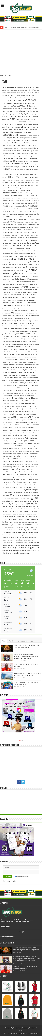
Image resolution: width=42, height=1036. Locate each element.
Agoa (22, 114)
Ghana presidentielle (14, 300)
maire (10, 364)
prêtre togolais (17, 453)
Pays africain (27, 430)
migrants (33, 377)
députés (7, 237)
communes (28, 198)
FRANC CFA (18, 287)
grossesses (5, 310)
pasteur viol (18, 427)
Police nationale (31, 438)
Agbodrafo (35, 111)
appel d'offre (30, 124)
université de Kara (24, 519)
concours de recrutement (26, 200)
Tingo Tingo (22, 501)
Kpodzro (12, 354)
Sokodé (35, 482)
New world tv (17, 398)
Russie (19, 469)
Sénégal (13, 495)
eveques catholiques (18, 264)
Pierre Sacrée (23, 435)
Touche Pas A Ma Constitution (19, 509)
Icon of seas (14, 318)
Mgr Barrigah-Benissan (16, 377)
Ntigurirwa (27, 403)
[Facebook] (19, 782)
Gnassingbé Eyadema (8, 302)
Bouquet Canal (26, 153)
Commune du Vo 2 (20, 198)
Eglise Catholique (29, 240)
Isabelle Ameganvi (21, 331)
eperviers (34, 256)
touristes (31, 509)
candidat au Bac (19, 169)
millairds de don (20, 380)
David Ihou (31, 224)
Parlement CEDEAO (14, 425)
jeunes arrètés (11, 339)
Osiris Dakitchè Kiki (21, 417)
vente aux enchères (24, 525)
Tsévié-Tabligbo (6, 516)
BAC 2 (21, 143)
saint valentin (27, 472)
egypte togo (23, 243)
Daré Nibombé (15, 224)
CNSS (19, 193)
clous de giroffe (18, 190)
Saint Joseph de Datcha (16, 472)
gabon (4, 297)
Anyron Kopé (23, 124)
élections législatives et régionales (20, 547)
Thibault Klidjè (26, 498)
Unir (10, 519)
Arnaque (10, 129)
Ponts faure (20, 441)
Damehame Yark (21, 222)
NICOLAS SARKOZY (12, 401)
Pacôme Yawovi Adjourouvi (19, 420)
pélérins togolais (14, 456)
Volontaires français (8, 535)
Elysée (16, 248)
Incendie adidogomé (27, 321)
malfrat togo (5, 367)
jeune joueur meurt (28, 336)
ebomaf (13, 237)
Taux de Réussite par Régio (29, 495)
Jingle (37, 339)
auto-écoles (10, 140)
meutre (4, 377)
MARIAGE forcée (21, 372)
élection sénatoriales (22, 550)
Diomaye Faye (34, 227)
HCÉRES (35, 313)
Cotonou (5, 211)
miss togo (16, 383)
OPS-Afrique (24, 411)
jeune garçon (10, 336)
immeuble (5, 321)
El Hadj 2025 (33, 246)
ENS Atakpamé (6, 253)
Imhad (31, 318)
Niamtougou (26, 398)
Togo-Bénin (5, 504)
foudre (13, 287)
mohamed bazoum (12, 385)
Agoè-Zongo (27, 114)
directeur (5, 230)
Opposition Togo (15, 411)
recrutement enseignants (17, 461)
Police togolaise (7, 441)
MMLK (31, 383)
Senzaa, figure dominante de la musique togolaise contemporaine (26, 949)
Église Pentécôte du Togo (26, 540)
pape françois (34, 422)
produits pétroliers (21, 448)
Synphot (4, 492)
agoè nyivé (34, 114)
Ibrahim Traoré (6, 318)
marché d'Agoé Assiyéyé (19, 370)
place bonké (30, 435)
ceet (18, 177)
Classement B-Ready (8, 190)
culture (4, 222)
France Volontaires (16, 289)
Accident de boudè (25, 93)
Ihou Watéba (25, 318)
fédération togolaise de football (23, 295)
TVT (21, 516)
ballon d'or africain (18, 145)
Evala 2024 (8, 264)
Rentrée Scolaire (21, 464)
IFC (21, 318)
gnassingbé (32, 300)
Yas (17, 537)
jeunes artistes (20, 339)
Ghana (4, 300)
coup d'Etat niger (13, 211)
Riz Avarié (14, 467)
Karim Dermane (15, 347)
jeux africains (28, 339)
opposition (5, 411)
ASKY (12, 132)
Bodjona (31, 150)
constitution (24, 206)
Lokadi (20, 359)
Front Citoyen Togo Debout (14, 292)
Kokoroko (25, 352)
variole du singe (7, 525)
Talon (19, 495)
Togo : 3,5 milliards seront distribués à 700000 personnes (21, 27)
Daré (9, 224)
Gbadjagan (16, 297)
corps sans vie (22, 209)
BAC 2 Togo (28, 143)
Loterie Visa (28, 359)
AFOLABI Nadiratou (26, 106)
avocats (16, 140)
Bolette (36, 150)
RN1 (19, 467)
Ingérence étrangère (16, 328)
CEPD (15, 180)
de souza (36, 224)
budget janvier (18, 158)
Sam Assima (34, 472)
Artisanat (15, 129)
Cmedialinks (17, 1028)
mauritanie (11, 375)
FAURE (26, 267)
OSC (14, 417)
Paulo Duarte (20, 430)
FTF (12, 295)
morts (4, 390)
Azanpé (29, 140)
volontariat (29, 535)
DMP (17, 229)
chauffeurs (30, 182)
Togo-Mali (11, 504)
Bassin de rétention (22, 148)
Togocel (23, 504)
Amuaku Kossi (15, 122)
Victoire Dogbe (6, 527)
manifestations (33, 367)
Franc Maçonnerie (27, 289)
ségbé (21, 492)
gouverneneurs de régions (10, 308)
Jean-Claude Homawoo (8, 334)
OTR (30, 416)
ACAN (25, 90)
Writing (11, 537)
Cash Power (25, 174)
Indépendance (6, 326)
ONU (28, 409)
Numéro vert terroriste (22, 406)
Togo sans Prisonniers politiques (12, 506)
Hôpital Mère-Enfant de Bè (32, 315)
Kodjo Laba (5, 352)
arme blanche (31, 127)
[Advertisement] (21, 51)
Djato (9, 230)
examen (26, 264)
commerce (26, 195)
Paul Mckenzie (12, 430)
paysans (33, 430)
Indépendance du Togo (17, 326)
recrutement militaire (31, 461)
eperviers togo (6, 262)
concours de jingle (13, 200)
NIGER (19, 401)
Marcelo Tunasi (6, 370)
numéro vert (11, 406)
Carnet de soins (30, 172)
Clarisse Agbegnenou (28, 188)
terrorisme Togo (17, 498)
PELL (37, 430)
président (5, 453)
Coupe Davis (21, 211)
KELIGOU (5, 349)
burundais (9, 161)
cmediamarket (27, 190)
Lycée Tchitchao (22, 362)
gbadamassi (9, 297)
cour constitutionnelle (28, 217)
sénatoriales (5, 495)
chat (25, 182)
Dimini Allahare (26, 227)
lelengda (8, 357)
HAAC (12, 313)
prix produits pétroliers (9, 448)
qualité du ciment (26, 456)
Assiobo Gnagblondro (32, 135)
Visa (10, 530)
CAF (30, 161)
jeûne (33, 339)
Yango (14, 537)
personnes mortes (17, 433)
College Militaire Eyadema (28, 193)
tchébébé (10, 498)
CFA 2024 (9, 182)
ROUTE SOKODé (12, 469)
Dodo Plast (23, 230)
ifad (19, 318)
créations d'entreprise (24, 219)
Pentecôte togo (6, 433)
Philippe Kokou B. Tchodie (30, 433)
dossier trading (32, 232)
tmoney (28, 501)
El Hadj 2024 (26, 246)
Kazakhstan (32, 347)
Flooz (10, 282)
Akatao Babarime (33, 116)
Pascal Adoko (23, 425)
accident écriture (30, 98)
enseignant (23, 253)
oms (25, 409)
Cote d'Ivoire (32, 209)
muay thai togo (17, 393)
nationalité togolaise (26, 395)
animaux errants (6, 124)
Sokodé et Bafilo (7, 485)
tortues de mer (6, 509)
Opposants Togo (34, 409)
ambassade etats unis (30, 119)
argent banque (12, 127)
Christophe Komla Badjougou (22, 185)
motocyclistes (20, 390)
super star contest (18, 490)
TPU (11, 511)
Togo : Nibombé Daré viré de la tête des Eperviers (25, 967)
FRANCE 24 (32, 287)
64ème (21, 87)
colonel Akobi (6, 195)
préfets (37, 451)
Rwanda (24, 469)
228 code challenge (28, 87)
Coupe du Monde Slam (22, 214)
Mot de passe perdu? (9, 881)
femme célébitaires (20, 276)
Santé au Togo (33, 474)
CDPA (4, 177)
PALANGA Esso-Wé (18, 422)
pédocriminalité (33, 453)
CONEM (27, 203)
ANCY (29, 122)
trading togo (15, 511)
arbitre (36, 124)
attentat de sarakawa (31, 137)
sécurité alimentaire (13, 492)
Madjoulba (5, 364)
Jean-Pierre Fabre (22, 334)
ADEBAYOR (30, 100)
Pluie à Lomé (13, 438)
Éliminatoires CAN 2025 (9, 542)
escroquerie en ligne (24, 262)
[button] (7, 583)
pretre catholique (7, 446)
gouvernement (8, 305)
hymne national (20, 315)
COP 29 (16, 209)
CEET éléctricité (26, 177)
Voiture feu (5, 532)
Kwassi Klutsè (19, 354)
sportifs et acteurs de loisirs (15, 487)
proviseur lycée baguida (15, 451)
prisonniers (17, 446)
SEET (18, 477)
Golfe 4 (26, 302)
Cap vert (4, 172)
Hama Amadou (29, 313)
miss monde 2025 (7, 383)
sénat (30, 492)
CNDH (15, 193)
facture (17, 267)
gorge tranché (32, 302)
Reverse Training (7, 467)
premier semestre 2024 (32, 443)
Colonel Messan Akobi (17, 195)
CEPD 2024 (20, 180)
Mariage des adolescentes (9, 372)
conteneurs (10, 209)
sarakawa (4, 477)
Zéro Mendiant (14, 540)
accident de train (14, 95)
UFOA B (26, 516)
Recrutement (23, 459)
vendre (15, 525)
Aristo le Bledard (21, 127)
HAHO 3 (22, 313)
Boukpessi (13, 153)
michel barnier (27, 377)
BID (38, 148)
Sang (22, 474)
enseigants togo (15, 253)
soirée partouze (27, 482)
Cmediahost (33, 1028)
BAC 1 (9, 143)
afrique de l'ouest (20, 108)
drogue (4, 235)
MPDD (7, 393)
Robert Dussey (25, 467)
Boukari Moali (6, 153)
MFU (8, 377)
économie (30, 542)
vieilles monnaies (16, 527)
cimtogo (19, 188)
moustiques (27, 390)
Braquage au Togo (15, 156)
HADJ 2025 (17, 313)
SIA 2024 (21, 479)
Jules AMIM (27, 344)
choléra (12, 185)
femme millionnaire (31, 276)
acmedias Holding (7, 101)
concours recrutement (18, 203)
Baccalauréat (8, 145)
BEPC (34, 148)
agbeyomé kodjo (25, 111)
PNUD (19, 438)
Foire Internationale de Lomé (25, 282)
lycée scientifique (12, 362)
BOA (24, 150)
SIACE (26, 479)
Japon (27, 331)
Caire (32, 161)
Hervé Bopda (6, 315)
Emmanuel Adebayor (24, 248)
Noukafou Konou (32, 401)
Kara (8, 347)
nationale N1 (16, 395)
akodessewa (5, 119)
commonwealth (10, 198)
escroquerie (14, 262)
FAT (20, 267)
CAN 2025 (6, 169)
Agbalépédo (5, 111)
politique (14, 441)
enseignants (31, 253)
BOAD (27, 150)
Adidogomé (5, 103)
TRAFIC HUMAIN (24, 511)
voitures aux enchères (15, 532)
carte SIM (19, 174)
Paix (28, 420)
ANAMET (21, 122)
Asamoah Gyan (33, 129)
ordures (34, 414)
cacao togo (25, 161)
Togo (34, 500)
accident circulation (14, 93)
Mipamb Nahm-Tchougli (32, 380)
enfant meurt (28, 251)
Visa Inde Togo (23, 530)
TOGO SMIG (25, 506)
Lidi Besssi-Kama (26, 357)
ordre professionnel (26, 414)
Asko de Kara (6, 132)
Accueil (4, 75)
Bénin (15, 161)
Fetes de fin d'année (17, 279)
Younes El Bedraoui (24, 537)
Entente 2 (16, 256)
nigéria (24, 401)
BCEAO (30, 148)
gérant (8, 313)
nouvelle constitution (11, 403)
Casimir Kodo (33, 174)
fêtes (35, 295)
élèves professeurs (33, 550)
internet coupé (11, 331)
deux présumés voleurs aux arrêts (12, 227)
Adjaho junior (25, 103)
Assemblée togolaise (19, 135)
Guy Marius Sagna (25, 310)
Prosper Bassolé (32, 448)
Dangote (27, 222)
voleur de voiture (27, 532)
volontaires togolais (19, 535)
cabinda (20, 161)
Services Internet (13, 479)
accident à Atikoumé (19, 98)
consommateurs (15, 206)
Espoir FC (33, 262)
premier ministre (21, 443)
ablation (37, 87)
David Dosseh (23, 224)
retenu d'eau (29, 464)
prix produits (35, 446)
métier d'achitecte (7, 395)
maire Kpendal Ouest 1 (18, 364)
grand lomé (21, 308)
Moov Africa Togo (25, 388)
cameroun (18, 164)
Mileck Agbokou (11, 380)
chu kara (33, 185)
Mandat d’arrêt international (20, 367)
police (22, 438)
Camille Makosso (27, 164)
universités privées (11, 522)
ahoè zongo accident (8, 116)
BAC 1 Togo (16, 143)
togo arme (17, 504)
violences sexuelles (32, 527)
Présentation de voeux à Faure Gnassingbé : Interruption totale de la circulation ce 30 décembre (26, 656)
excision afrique (9, 267)
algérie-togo (20, 119)
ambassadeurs (6, 122)
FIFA (28, 279)
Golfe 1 (17, 302)
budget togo (26, 158)
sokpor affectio (16, 485)
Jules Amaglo (19, 344)
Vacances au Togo (32, 522)
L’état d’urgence (31, 362)
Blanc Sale (19, 150)
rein (3, 464)
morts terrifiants (10, 390)
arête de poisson (23, 129)
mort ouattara (34, 388)
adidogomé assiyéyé (15, 103)
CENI (32, 177)
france (25, 287)
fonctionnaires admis (20, 284)
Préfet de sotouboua (28, 451)
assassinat (17, 132)
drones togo (25, 235)
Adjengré (10, 106)
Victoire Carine (35, 525)
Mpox (11, 393)
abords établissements (17, 90)
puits (23, 453)
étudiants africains (25, 553)
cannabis (26, 169)
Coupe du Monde (30, 211)
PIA (17, 435)
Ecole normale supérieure (15, 240)
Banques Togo (12, 148)
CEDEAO (11, 177)
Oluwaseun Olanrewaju (16, 409)
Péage (26, 453)
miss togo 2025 (25, 383)
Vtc (33, 535)
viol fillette (5, 530)
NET (10, 398)
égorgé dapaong (9, 545)
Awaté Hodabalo (22, 140)
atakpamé (9, 137)
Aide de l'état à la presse (21, 116)
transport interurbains (19, 514)
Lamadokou (34, 354)
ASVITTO (4, 137)
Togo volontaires (33, 506)
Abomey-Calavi (6, 90)
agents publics (16, 114)
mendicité (33, 375)
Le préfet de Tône (16, 357)
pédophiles (5, 456)
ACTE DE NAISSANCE (18, 101)
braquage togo (25, 156)
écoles (25, 542)
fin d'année (5, 282)
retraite (36, 464)
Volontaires (35, 532)
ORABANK (11, 414)
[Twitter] (23, 782)
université (15, 519)
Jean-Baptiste (33, 331)
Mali (11, 367)
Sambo (4, 474)
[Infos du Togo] (21, 7)
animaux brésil (35, 122)
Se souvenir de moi (22, 876)
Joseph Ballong (28, 341)
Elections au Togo (33, 243)
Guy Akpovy (17, 310)
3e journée (5, 87)
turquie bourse (15, 516)
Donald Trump (23, 232)
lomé (23, 359)
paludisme (26, 422)
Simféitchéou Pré (33, 479)
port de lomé (28, 441)
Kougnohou (5, 354)
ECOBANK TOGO (21, 237)
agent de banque (7, 114)
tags (31, 641)
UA (23, 516)
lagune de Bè (26, 354)
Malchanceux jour (34, 364)
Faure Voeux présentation (26, 274)
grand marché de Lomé (31, 308)
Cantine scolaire (33, 169)
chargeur (21, 182)
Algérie (13, 119)
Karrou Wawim (25, 347)
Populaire (12, 641)
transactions (9, 514)
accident (31, 90)
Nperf (22, 403)
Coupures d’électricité (15, 217)
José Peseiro (12, 344)
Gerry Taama (31, 297)
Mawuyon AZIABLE (20, 375)
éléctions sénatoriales (10, 553)
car (8, 172)
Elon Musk (11, 248)
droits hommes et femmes (14, 235)
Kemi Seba (11, 349)
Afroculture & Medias (31, 108)
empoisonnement (7, 251)
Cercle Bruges (35, 180)
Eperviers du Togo (23, 258)
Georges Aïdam (24, 297)
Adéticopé (16, 106)
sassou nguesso (12, 477)
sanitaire (26, 474)
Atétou (4, 140)
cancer (12, 169)
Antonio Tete (15, 124)
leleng (4, 357)
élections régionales (9, 550)
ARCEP (4, 127)
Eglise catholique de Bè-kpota (10, 243)
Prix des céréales (26, 446)
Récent (4, 641)
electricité (17, 245)
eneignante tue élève (19, 251)
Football (28, 284)
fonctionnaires (9, 284)
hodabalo (12, 315)
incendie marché (29, 323)
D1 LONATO (11, 222)
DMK (13, 230)
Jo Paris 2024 (19, 341)
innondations (26, 328)
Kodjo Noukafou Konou (15, 352)
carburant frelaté (14, 172)
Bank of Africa (27, 145)
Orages (18, 414)
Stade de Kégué (27, 487)
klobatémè (26, 349)
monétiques (11, 388)
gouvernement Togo (23, 305)
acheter (37, 98)
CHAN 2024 (16, 182)
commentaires (22, 641)
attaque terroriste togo (19, 137)
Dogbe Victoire (14, 232)
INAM (19, 321)
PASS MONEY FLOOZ (33, 425)
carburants (22, 172)
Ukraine (31, 516)
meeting (28, 375)
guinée (11, 310)
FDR (35, 274)
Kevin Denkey (18, 349)
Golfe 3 (21, 302)
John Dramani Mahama (8, 341)
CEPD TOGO (27, 180)
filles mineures (34, 279)
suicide (11, 490)
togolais (34, 504)
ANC (26, 122)
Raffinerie (9, 459)
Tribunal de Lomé (31, 514)
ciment (15, 188)
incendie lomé (20, 323)
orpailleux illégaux (7, 417)
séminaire (25, 492)
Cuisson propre (35, 219)
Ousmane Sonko (7, 420)
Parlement (5, 425)
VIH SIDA (23, 527)
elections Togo (7, 246)
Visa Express (14, 530)
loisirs (16, 359)
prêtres (10, 453)
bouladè (19, 153)
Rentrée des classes (10, 464)
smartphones (6, 482)
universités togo (22, 522)
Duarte (31, 235)
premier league (12, 443)
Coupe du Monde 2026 (9, 214)
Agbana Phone (14, 111)
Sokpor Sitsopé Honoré (27, 485)
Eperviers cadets (7, 259)
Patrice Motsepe (26, 427)
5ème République (14, 87)
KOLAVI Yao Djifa (32, 352)
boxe (32, 153)
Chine (7, 185)
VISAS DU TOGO (31, 530)
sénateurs (35, 492)
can (27, 166)
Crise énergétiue (12, 219)
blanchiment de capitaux (9, 150)
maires (27, 364)
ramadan (15, 459)
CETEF (4, 182)
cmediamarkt (7, 193)
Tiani (32, 498)
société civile (14, 482)
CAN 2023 (33, 166)
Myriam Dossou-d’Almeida (29, 393)
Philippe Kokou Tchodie (9, 435)
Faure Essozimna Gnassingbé (17, 271)
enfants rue (36, 251)
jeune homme (19, 336)
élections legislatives (34, 545)
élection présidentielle (20, 545)
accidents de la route (25, 95)
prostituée (5, 451)
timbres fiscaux (15, 501)
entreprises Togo (25, 256)
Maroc (28, 372)
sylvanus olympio (31, 490)
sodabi (21, 482)
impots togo (12, 321)
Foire (14, 282)
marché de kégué (32, 370)
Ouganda (36, 417)
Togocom (28, 504)
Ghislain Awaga (24, 300)
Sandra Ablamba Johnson (14, 474)
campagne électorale (19, 166)
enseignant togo (7, 256)
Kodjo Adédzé (33, 349)
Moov (18, 388)
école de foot (19, 542)
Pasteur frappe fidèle (8, 427)
